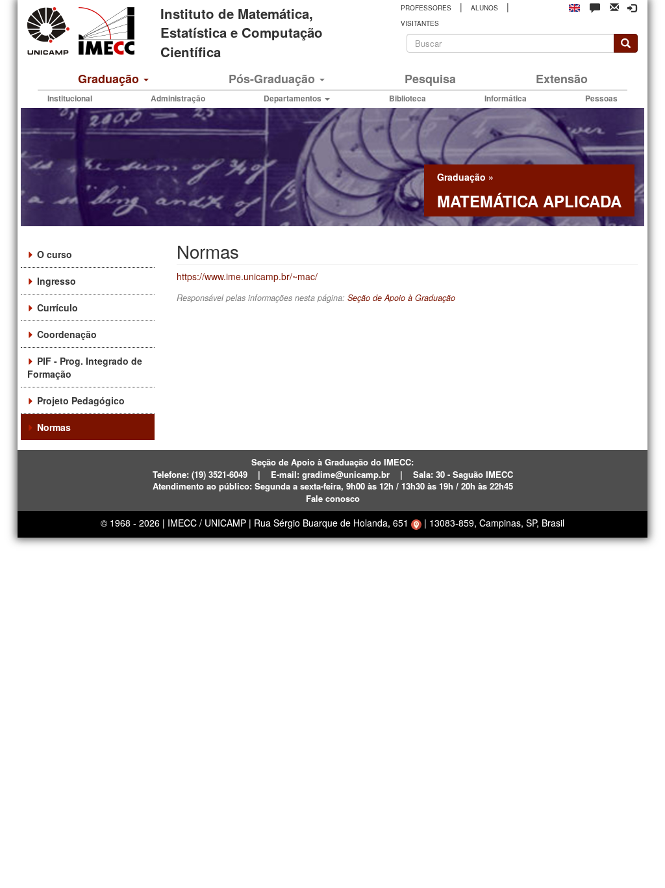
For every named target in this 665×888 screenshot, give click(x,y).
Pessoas (601, 98)
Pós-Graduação (273, 78)
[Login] (632, 8)
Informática (505, 98)
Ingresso (56, 280)
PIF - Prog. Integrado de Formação (84, 367)
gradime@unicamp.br (346, 474)
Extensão (562, 78)
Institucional (69, 98)
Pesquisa (430, 78)
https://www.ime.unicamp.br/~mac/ (247, 276)
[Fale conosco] (595, 7)
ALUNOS (484, 7)
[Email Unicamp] (614, 6)
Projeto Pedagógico (81, 400)
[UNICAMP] (50, 31)
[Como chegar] (416, 522)
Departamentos (293, 98)
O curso (54, 254)
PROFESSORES (426, 7)
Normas (54, 427)
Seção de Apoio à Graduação (401, 298)
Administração (178, 98)
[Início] (104, 31)
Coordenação (67, 334)
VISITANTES (420, 23)
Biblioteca (407, 98)
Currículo (57, 307)
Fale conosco (333, 498)
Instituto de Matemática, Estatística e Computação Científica (241, 32)
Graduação (110, 78)
